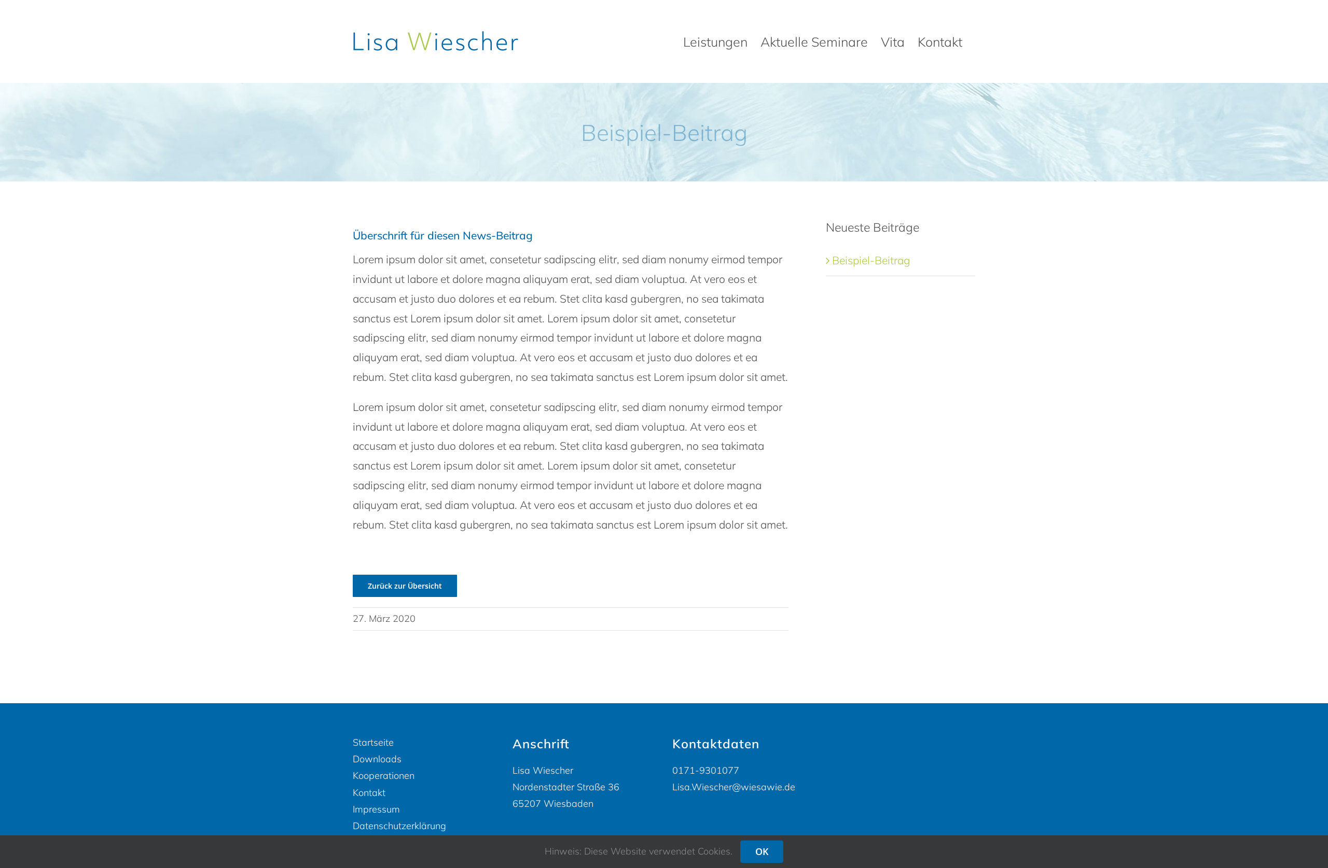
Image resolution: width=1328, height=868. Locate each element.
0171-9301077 (705, 770)
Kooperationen (383, 775)
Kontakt (369, 793)
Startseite (373, 742)
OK (761, 851)
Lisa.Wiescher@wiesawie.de (733, 787)
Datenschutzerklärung (399, 826)
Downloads (377, 759)
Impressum (376, 809)
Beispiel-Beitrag (871, 260)
